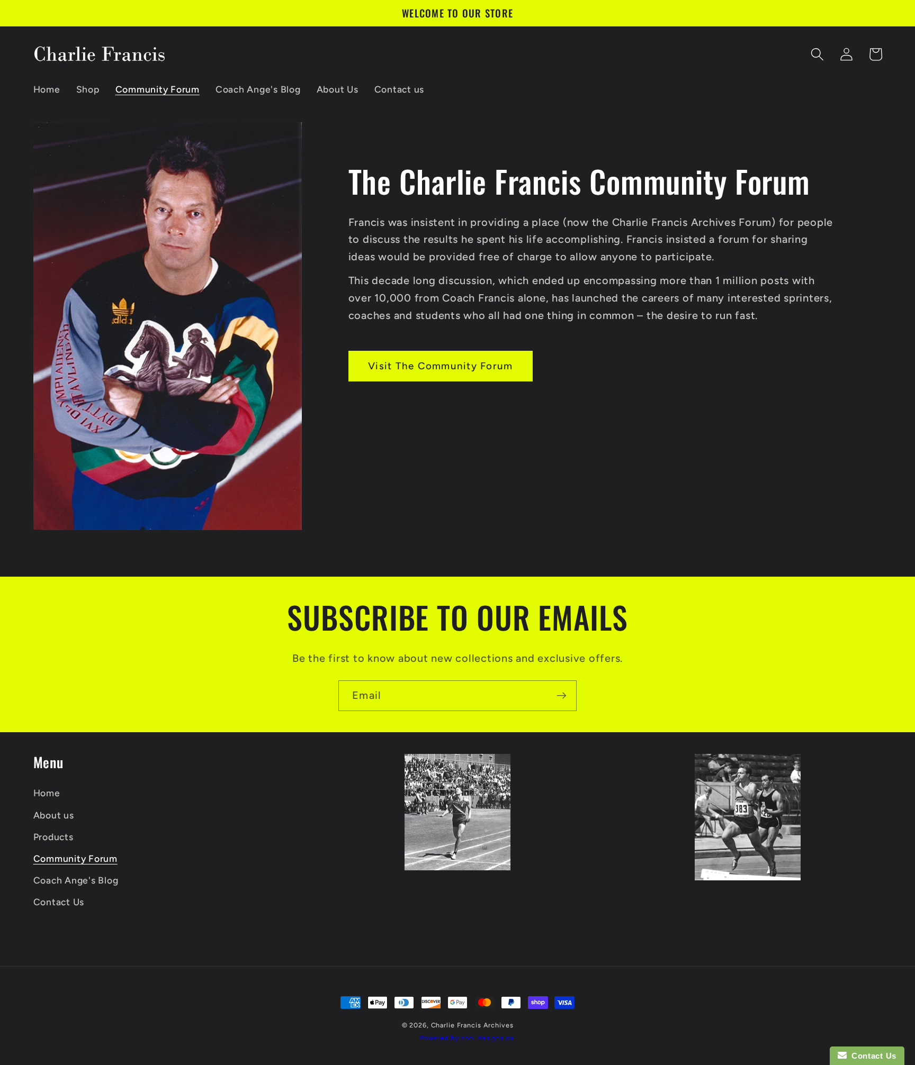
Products (53, 836)
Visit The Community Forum (440, 366)
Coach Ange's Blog (76, 880)
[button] (817, 54)
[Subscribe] (561, 695)
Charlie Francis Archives (472, 1025)
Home (46, 792)
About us (53, 815)
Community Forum (75, 858)
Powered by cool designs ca (466, 1038)
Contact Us (59, 901)
